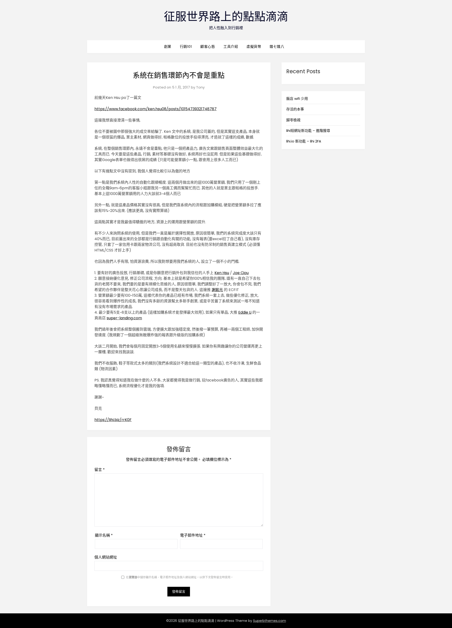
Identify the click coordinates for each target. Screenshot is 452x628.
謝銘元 (217, 289)
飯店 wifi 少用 (297, 98)
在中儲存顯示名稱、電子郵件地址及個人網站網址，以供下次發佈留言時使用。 (179, 577)
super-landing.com (124, 318)
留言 (99, 469)
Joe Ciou (241, 273)
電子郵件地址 (193, 535)
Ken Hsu (221, 273)
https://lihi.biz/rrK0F (113, 419)
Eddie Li (244, 312)
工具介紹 (230, 46)
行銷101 (186, 46)
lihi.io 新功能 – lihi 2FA (303, 141)
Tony (200, 87)
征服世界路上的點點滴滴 (226, 16)
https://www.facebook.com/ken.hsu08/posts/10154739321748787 (155, 109)
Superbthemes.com (269, 620)
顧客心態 (207, 46)
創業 (167, 46)
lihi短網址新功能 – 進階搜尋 (308, 130)
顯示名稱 (104, 535)
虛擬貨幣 (253, 46)
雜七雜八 (277, 46)
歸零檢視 (293, 119)
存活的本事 (295, 109)
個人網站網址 (105, 557)
